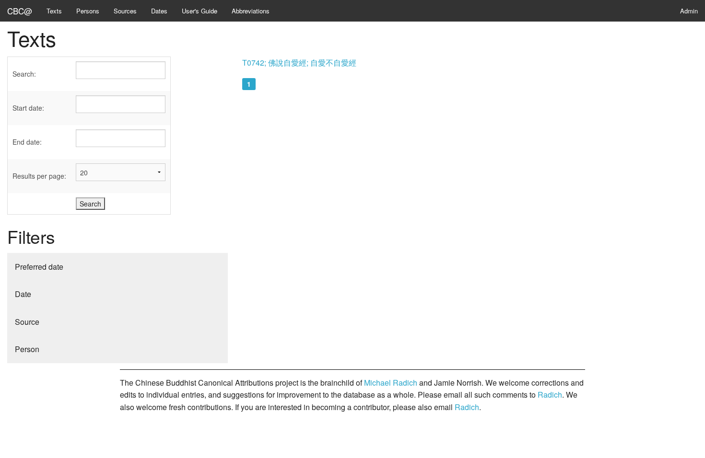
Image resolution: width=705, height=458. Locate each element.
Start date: (28, 108)
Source (27, 321)
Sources (125, 10)
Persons (87, 10)
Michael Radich (390, 382)
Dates (159, 10)
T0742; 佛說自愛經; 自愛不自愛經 (299, 62)
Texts (54, 10)
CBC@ (19, 11)
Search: (24, 74)
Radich (550, 394)
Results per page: (39, 176)
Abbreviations (251, 10)
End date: (27, 142)
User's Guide (199, 10)
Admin (689, 10)
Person (27, 349)
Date (23, 293)
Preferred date (39, 266)
